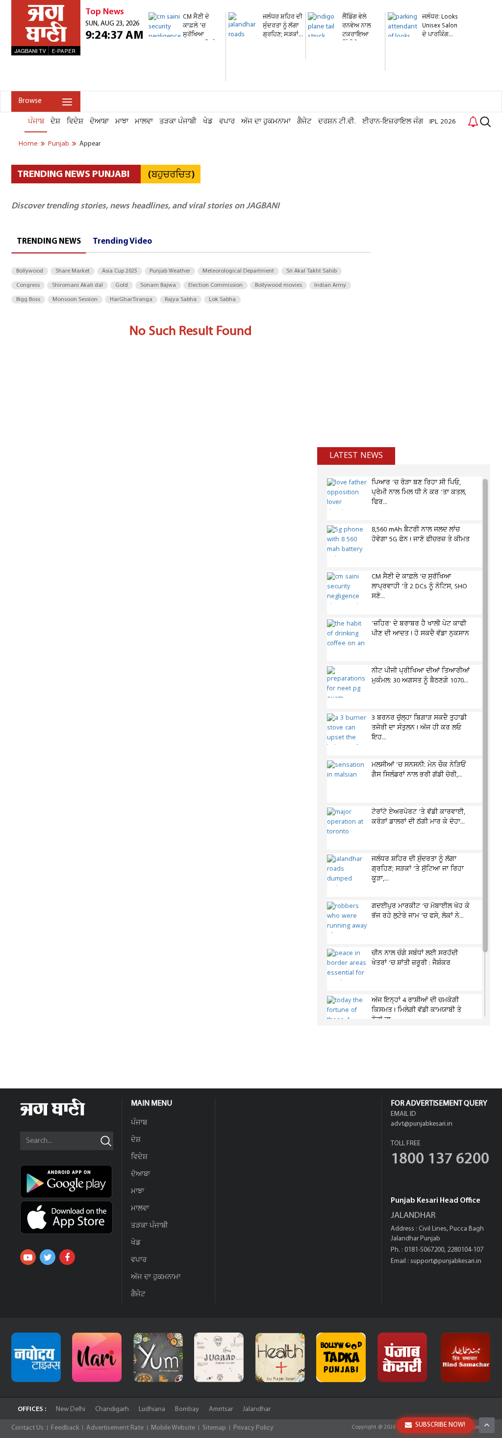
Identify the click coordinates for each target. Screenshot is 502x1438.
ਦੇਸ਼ (55, 121)
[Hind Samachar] (465, 1357)
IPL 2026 (442, 121)
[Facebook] (67, 1257)
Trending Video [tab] (122, 241)
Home (28, 144)
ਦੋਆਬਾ (99, 121)
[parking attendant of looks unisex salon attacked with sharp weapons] (425, 85)
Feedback (65, 1428)
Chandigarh (112, 1409)
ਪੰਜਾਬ (36, 121)
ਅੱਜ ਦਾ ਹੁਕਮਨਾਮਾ (266, 121)
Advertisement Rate (115, 1428)
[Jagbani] (66, 1114)
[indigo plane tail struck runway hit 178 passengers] (345, 66)
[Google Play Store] (71, 1181)
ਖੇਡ (208, 121)
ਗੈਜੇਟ (304, 121)
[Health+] (280, 1357)
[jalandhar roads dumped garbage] (265, 54)
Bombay (187, 1409)
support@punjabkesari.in (445, 1261)
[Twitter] (47, 1257)
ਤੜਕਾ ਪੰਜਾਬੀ (178, 121)
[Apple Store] (71, 1217)
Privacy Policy (253, 1428)
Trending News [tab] (49, 241)
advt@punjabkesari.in (421, 1124)
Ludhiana (152, 1409)
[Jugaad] (219, 1357)
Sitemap (214, 1428)
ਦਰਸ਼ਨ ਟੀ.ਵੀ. (337, 121)
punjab (58, 144)
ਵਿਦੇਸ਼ (75, 121)
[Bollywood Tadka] (341, 1357)
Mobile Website (173, 1428)
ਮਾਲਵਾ (144, 121)
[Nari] (97, 1357)
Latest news (356, 455)
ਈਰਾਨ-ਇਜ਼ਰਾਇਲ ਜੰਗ (392, 121)
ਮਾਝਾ (121, 121)
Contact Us (27, 1428)
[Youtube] (28, 1257)
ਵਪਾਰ (227, 121)
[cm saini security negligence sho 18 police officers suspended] (186, 75)
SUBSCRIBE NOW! (440, 1425)
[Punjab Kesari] (402, 1357)
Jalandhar (257, 1409)
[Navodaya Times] (36, 1357)
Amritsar (221, 1409)
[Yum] (158, 1357)
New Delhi (70, 1409)
